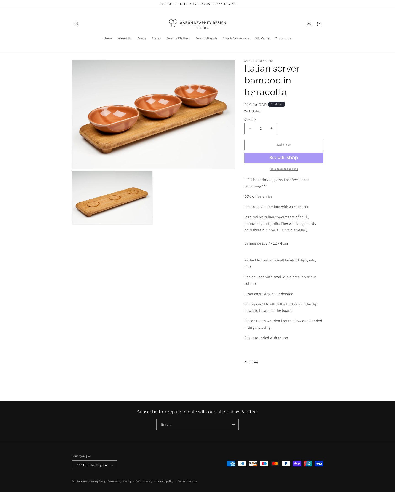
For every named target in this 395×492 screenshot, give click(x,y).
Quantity (250, 119)
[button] (77, 24)
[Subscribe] (233, 424)
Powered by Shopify (119, 481)
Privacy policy (165, 481)
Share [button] (254, 362)
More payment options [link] (284, 168)
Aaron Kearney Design (94, 481)
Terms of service (187, 481)
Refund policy (144, 481)
